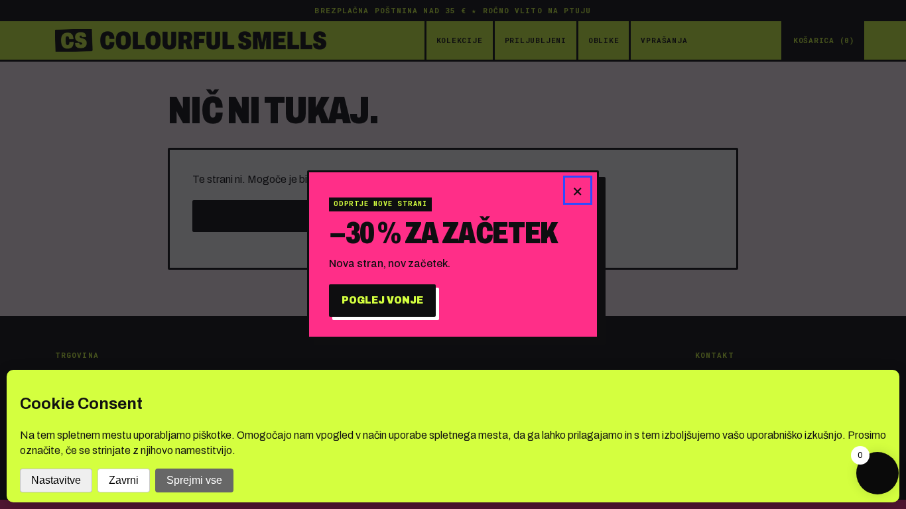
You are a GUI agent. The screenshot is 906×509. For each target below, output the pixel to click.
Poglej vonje (382, 300)
